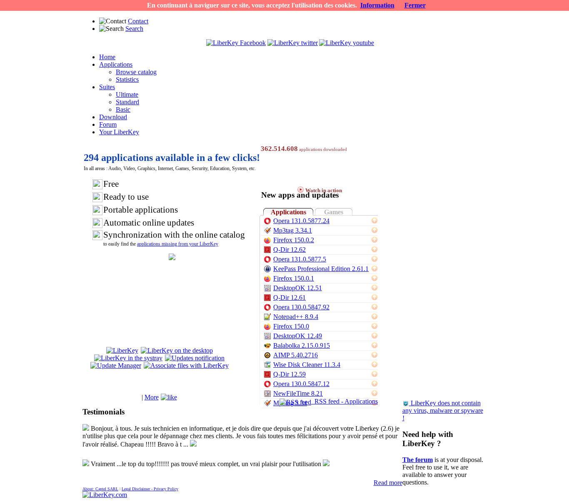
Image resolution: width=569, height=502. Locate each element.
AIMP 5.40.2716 (295, 355)
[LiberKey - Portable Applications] (104, 494)
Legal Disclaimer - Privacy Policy (150, 489)
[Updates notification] (195, 357)
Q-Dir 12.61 (289, 297)
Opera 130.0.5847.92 (301, 307)
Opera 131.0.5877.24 (301, 220)
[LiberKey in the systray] (128, 357)
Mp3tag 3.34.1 (292, 230)
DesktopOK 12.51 (297, 287)
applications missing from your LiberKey (177, 244)
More (152, 397)
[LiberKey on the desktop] (176, 350)
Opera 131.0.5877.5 (299, 259)
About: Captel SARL (100, 489)
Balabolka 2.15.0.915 (301, 345)
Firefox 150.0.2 (293, 239)
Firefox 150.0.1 (293, 278)
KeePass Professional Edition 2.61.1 (321, 268)
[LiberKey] (122, 350)
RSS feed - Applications (344, 401)
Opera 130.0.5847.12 (301, 383)
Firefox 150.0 (291, 326)
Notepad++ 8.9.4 (295, 316)
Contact (138, 21)
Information (377, 5)
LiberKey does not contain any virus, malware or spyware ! (442, 410)
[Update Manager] (116, 365)
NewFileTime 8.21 (298, 393)
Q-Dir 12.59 (289, 374)
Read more (388, 482)
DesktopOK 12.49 (297, 335)
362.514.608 (279, 149)
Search (134, 28)
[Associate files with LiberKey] (186, 365)
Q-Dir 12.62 (289, 249)
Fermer (415, 5)
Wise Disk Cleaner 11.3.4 (306, 364)
